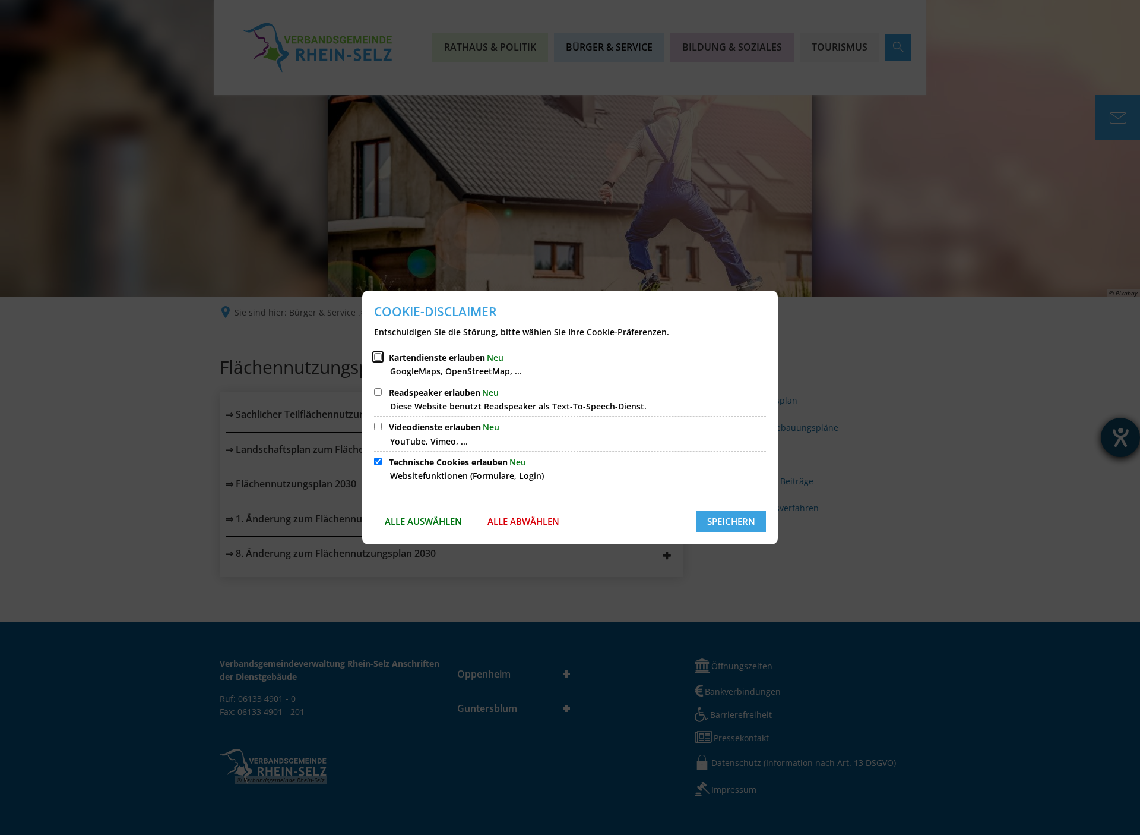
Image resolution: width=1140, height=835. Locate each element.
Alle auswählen (423, 521)
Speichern (731, 521)
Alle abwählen (523, 521)
